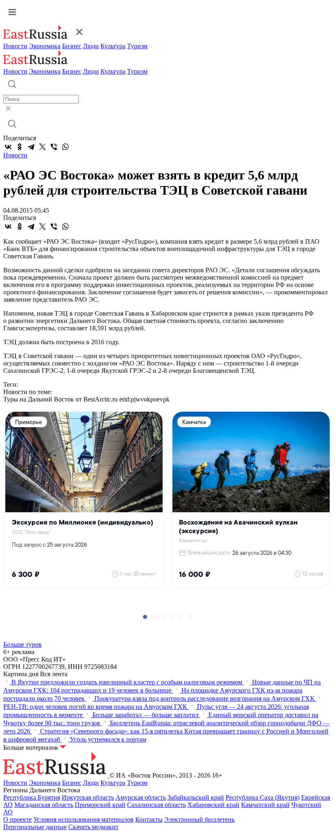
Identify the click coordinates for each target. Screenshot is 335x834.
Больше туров (22, 644)
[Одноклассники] (20, 147)
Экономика (44, 46)
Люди (91, 46)
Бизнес (71, 46)
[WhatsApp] (65, 147)
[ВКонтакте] (8, 147)
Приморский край (100, 804)
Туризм (137, 46)
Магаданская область (43, 804)
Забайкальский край (196, 797)
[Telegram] (31, 147)
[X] (42, 147)
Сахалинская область (156, 804)
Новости (15, 46)
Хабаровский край (213, 804)
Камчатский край (265, 804)
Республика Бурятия (31, 797)
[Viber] (54, 147)
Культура (112, 46)
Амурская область (141, 797)
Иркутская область (88, 797)
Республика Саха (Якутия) (262, 797)
